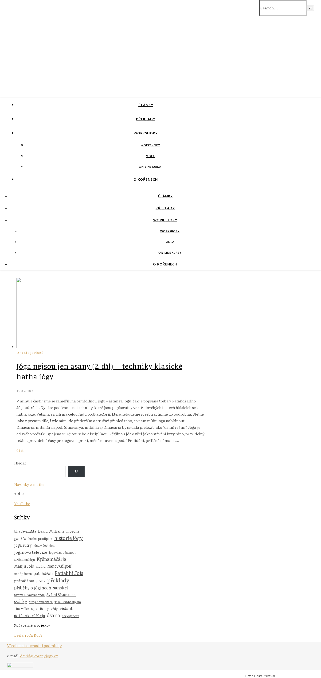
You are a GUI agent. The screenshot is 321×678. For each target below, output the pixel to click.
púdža (40, 581)
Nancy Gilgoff (59, 566)
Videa (150, 156)
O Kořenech (145, 179)
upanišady (40, 608)
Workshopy (146, 133)
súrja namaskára (41, 601)
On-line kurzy (150, 167)
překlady (58, 580)
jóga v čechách (44, 545)
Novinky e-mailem (30, 484)
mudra (40, 566)
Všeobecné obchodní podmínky (34, 645)
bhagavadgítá (25, 531)
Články (145, 104)
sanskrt (60, 587)
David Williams (51, 531)
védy (54, 608)
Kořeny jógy (79, 42)
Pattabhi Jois (69, 572)
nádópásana (23, 573)
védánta (67, 608)
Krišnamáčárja (24, 559)
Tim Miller (21, 608)
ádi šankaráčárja (29, 615)
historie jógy (68, 537)
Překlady (145, 119)
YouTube (22, 503)
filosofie (72, 531)
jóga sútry (23, 545)
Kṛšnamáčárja (51, 559)
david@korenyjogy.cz (39, 656)
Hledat (20, 463)
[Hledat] (76, 471)
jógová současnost (62, 552)
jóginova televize (30, 552)
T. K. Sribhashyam (68, 601)
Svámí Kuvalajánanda (29, 594)
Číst (20, 450)
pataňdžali (43, 573)
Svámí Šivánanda (61, 594)
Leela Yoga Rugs (28, 635)
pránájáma (24, 581)
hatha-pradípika (40, 538)
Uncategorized (30, 352)
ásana (53, 615)
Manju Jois (24, 566)
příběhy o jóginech (32, 587)
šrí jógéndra (70, 615)
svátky (20, 601)
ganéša (20, 538)
